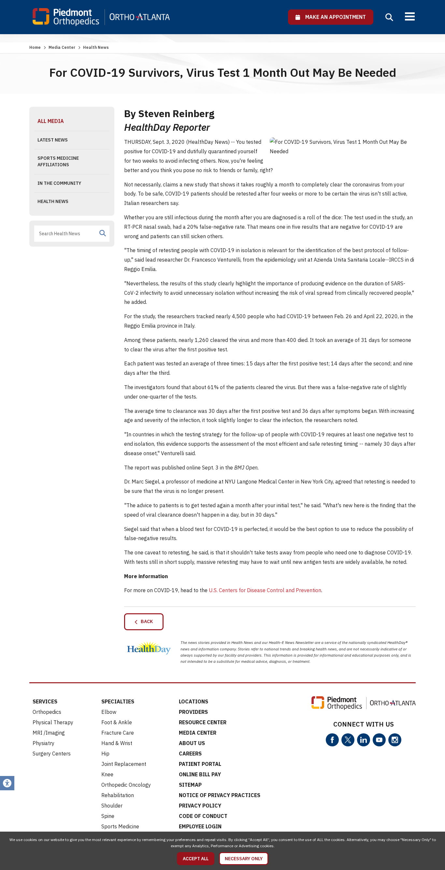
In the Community (59, 183)
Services (45, 701)
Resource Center (202, 722)
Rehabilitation (117, 795)
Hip (105, 753)
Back (145, 621)
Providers (193, 712)
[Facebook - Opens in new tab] (332, 739)
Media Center (62, 47)
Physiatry (43, 743)
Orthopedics (47, 712)
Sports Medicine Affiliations (58, 161)
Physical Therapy (53, 722)
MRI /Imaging (49, 732)
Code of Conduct (203, 816)
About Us (192, 743)
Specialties (117, 701)
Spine (107, 816)
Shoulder (111, 805)
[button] (389, 17)
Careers (190, 753)
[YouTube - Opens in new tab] (379, 739)
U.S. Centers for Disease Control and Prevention (265, 590)
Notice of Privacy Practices (219, 795)
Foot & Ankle (116, 722)
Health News (52, 201)
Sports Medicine (120, 826)
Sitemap (190, 785)
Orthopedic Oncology (126, 785)
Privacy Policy (200, 805)
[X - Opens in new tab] (347, 739)
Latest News (52, 140)
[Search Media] (102, 233)
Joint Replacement (123, 764)
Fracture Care (117, 732)
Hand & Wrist (116, 743)
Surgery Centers (52, 753)
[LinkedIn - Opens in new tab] (363, 739)
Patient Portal (200, 764)
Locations (193, 701)
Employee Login (200, 826)
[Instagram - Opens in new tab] (394, 739)
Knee (107, 774)
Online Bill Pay (200, 774)
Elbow (108, 712)
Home (35, 47)
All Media (50, 121)
